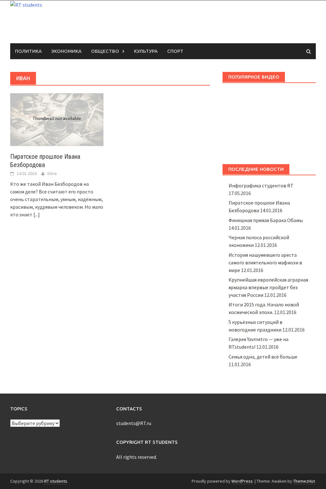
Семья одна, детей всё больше (263, 356)
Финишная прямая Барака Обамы (266, 220)
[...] (36, 214)
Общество (105, 51)
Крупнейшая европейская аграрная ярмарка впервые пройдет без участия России (268, 287)
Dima (52, 173)
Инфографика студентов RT (261, 185)
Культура (146, 51)
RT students (55, 481)
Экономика (66, 51)
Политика (28, 51)
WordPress (242, 481)
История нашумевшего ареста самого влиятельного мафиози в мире (265, 262)
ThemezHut (304, 481)
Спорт (175, 51)
